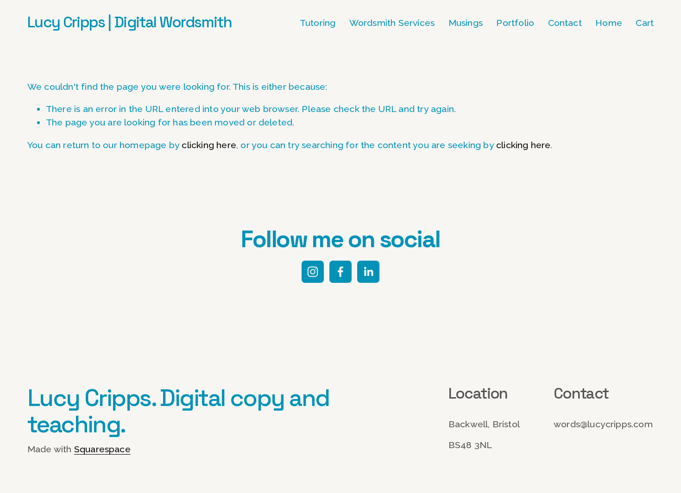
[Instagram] (313, 272)
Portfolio (515, 23)
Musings (465, 23)
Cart (645, 23)
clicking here (209, 145)
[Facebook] (340, 272)
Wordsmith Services (392, 23)
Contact (565, 23)
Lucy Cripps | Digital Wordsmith (129, 22)
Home (608, 23)
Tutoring (318, 23)
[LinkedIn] (368, 272)
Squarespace (102, 449)
